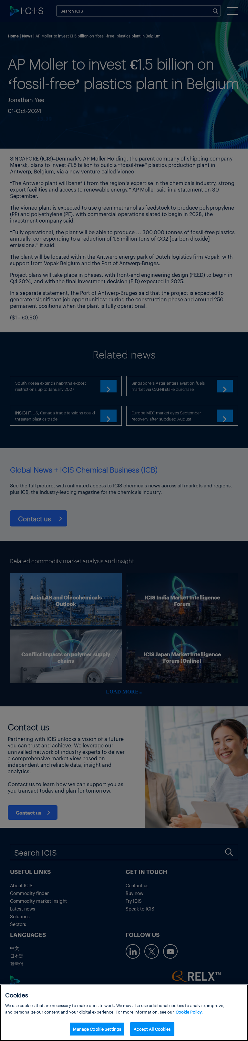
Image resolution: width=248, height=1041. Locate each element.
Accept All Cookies (152, 1029)
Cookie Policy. (189, 1012)
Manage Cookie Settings (97, 1029)
